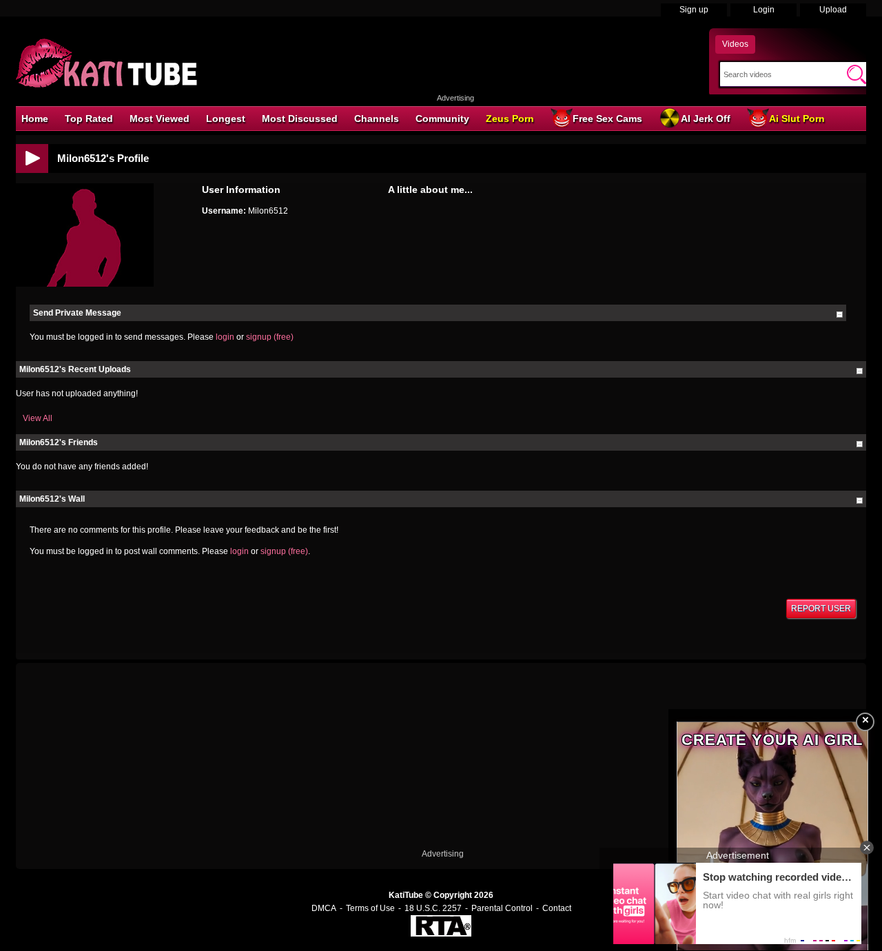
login (225, 337)
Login (764, 9)
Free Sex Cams (607, 118)
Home (34, 118)
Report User (821, 608)
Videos (735, 44)
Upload (833, 9)
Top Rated (89, 118)
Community (442, 118)
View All (37, 418)
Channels (376, 118)
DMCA (323, 908)
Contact (556, 908)
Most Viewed (159, 118)
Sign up (693, 9)
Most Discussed (300, 118)
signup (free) (270, 337)
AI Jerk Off (705, 118)
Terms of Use (370, 908)
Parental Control (502, 908)
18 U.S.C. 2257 (433, 908)
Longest (225, 118)
